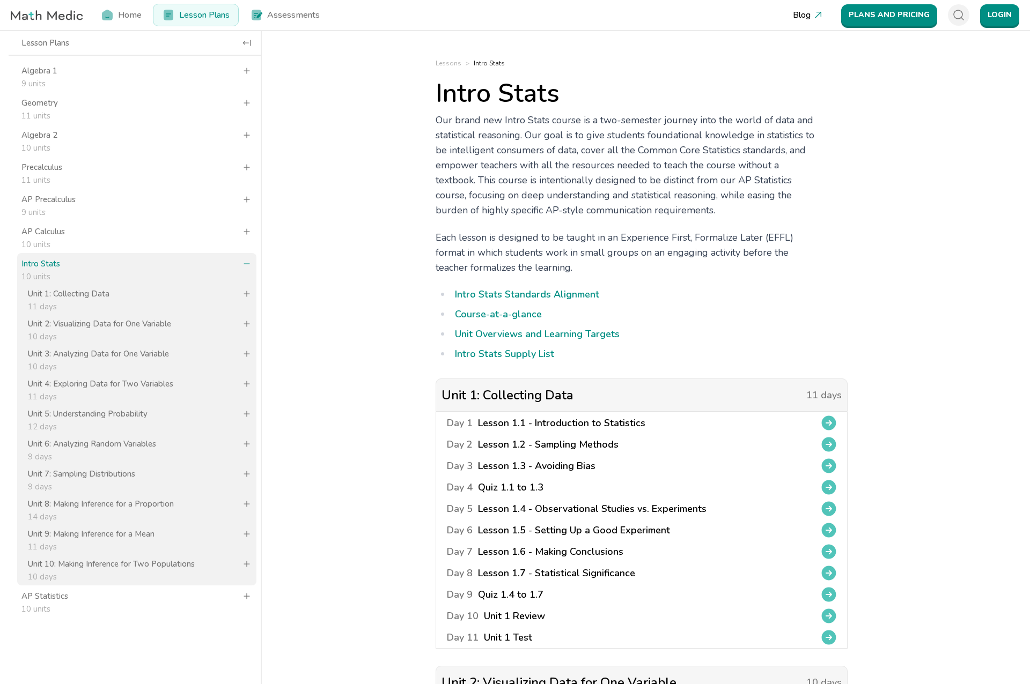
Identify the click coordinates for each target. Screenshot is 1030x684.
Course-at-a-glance (498, 314)
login (1000, 15)
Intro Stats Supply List (504, 353)
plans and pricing (889, 15)
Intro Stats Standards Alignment (527, 294)
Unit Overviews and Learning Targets (537, 334)
